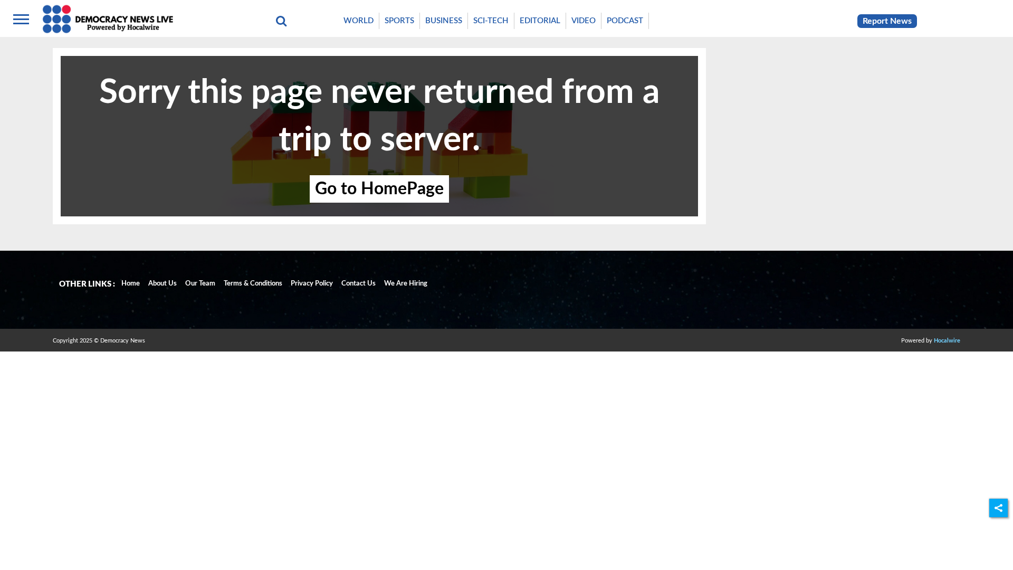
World (358, 21)
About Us (162, 283)
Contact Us (358, 283)
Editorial (540, 21)
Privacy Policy (312, 283)
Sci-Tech (491, 21)
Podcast (625, 21)
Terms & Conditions (253, 283)
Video (583, 21)
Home (130, 283)
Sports (399, 21)
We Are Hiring (405, 283)
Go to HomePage (379, 188)
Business (443, 21)
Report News (887, 21)
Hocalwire (947, 341)
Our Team (200, 283)
